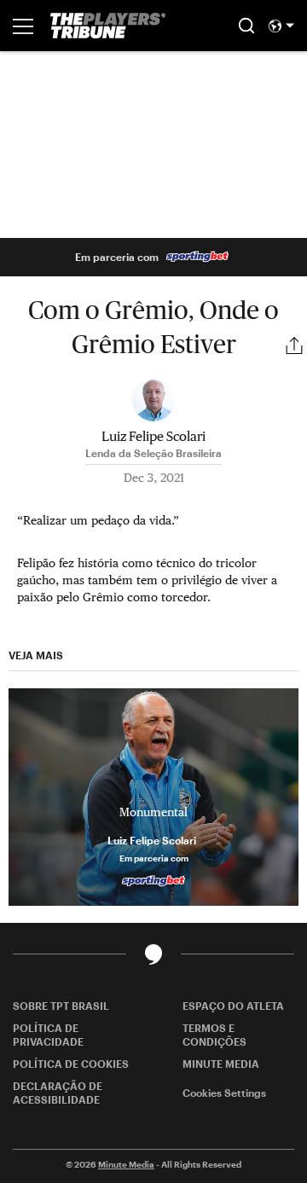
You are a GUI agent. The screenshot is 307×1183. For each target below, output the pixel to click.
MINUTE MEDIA (220, 1064)
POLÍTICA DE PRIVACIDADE (48, 1034)
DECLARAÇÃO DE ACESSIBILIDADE (57, 1092)
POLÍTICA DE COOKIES (71, 1064)
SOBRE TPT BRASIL (61, 1006)
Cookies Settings (224, 1093)
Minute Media (126, 1164)
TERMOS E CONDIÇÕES (214, 1034)
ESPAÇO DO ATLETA (233, 1006)
